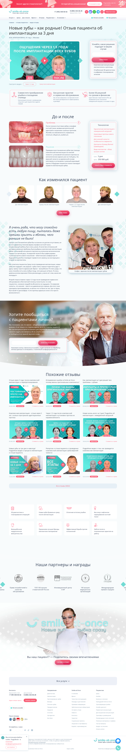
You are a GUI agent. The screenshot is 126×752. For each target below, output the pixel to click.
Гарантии (74, 718)
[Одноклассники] (32, 730)
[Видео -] (26, 394)
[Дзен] (21, 730)
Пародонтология (52, 707)
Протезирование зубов (54, 699)
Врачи (73, 696)
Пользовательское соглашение (36, 742)
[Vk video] (10, 730)
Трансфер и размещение (103, 715)
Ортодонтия (51, 715)
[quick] (118, 748)
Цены (97, 693)
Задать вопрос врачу (15, 700)
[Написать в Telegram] (98, 12)
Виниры (49, 702)
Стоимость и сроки (37, 406)
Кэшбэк (98, 696)
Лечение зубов (51, 704)
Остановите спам (94, 4)
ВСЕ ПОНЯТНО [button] (11, 747)
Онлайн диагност (101, 707)
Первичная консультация (103, 710)
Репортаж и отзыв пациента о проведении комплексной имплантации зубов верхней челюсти (62, 450)
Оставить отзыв (63, 662)
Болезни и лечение (102, 699)
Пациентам (100, 690)
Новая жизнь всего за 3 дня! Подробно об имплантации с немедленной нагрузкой (99, 414)
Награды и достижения (78, 702)
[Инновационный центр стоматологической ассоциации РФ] (10, 719)
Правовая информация (78, 704)
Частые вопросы (101, 723)
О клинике (75, 693)
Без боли (50, 718)
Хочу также (63, 213)
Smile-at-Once (76, 690)
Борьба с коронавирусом (79, 726)
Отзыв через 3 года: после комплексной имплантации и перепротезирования (24, 381)
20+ (26, 719)
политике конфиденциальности (13, 743)
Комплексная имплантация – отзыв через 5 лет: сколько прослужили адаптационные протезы (25, 415)
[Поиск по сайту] (86, 12)
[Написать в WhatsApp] (94, 12)
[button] (44, 60)
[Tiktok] (28, 730)
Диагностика (51, 693)
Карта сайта (70, 749)
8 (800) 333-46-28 (76, 11)
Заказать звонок (30, 700)
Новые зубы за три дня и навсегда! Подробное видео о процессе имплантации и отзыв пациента (25, 450)
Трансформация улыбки (103, 704)
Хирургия (50, 710)
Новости (74, 712)
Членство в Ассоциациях (79, 699)
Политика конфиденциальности (107, 749)
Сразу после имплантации (47, 84)
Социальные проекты (78, 721)
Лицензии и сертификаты (79, 723)
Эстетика (50, 712)
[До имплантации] (21, 194)
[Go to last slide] (2, 4)
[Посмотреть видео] (26, 394)
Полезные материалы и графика (105, 721)
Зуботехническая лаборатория (81, 707)
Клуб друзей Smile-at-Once (104, 702)
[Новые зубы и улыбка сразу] (18, 12)
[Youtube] (17, 730)
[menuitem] (12, 17)
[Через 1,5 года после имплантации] (76, 194)
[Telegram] (24, 730)
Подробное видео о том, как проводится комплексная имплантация (98, 449)
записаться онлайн (48, 343)
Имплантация (51, 696)
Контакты (74, 715)
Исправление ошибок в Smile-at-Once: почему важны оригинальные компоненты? (62, 381)
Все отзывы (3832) (63, 486)
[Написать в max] (90, 12)
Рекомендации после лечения (105, 718)
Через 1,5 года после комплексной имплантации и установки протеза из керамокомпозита (60, 415)
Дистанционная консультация (105, 712)
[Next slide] (123, 4)
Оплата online (100, 729)
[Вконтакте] (14, 730)
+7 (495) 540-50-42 (60, 12)
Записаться (103, 60)
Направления (51, 690)
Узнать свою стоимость (103, 165)
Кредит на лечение (102, 726)
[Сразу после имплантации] (49, 194)
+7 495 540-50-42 (15, 695)
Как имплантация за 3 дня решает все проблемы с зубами (97, 381)
